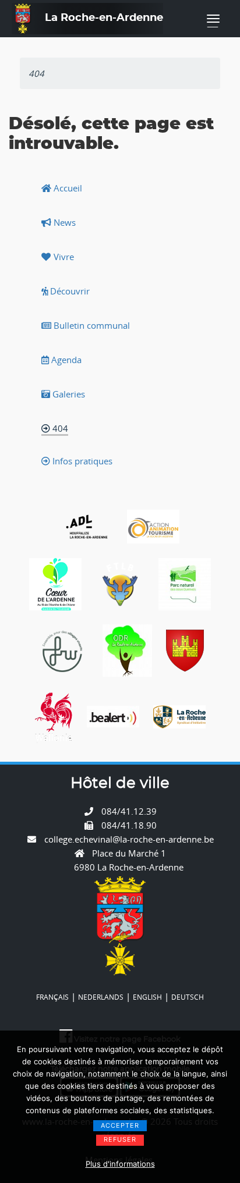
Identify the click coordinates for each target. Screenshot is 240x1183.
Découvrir (69, 291)
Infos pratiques (81, 461)
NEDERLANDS (100, 996)
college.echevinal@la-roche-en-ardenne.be (129, 839)
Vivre (62, 256)
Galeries (67, 394)
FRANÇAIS (52, 996)
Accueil (66, 188)
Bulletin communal (90, 325)
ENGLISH (147, 996)
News (63, 222)
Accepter (120, 1125)
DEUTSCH (187, 996)
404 (59, 428)
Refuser (120, 1139)
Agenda (65, 359)
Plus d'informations (120, 1163)
